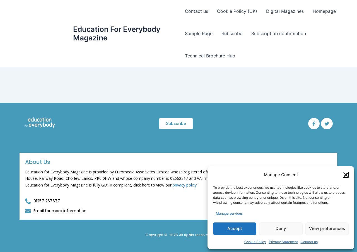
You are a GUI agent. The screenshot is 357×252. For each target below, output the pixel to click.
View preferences (327, 228)
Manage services (229, 213)
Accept (234, 228)
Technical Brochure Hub (210, 56)
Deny (281, 228)
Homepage (324, 11)
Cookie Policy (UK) (237, 11)
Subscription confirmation (278, 33)
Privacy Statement (283, 242)
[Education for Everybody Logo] (39, 123)
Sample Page (199, 33)
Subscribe (231, 33)
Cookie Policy (255, 242)
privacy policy (185, 185)
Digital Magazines (285, 11)
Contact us (309, 242)
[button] (346, 175)
